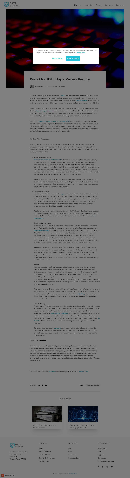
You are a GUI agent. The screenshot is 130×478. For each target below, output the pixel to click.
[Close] (96, 50)
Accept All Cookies (73, 58)
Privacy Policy (81, 52)
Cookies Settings (57, 58)
